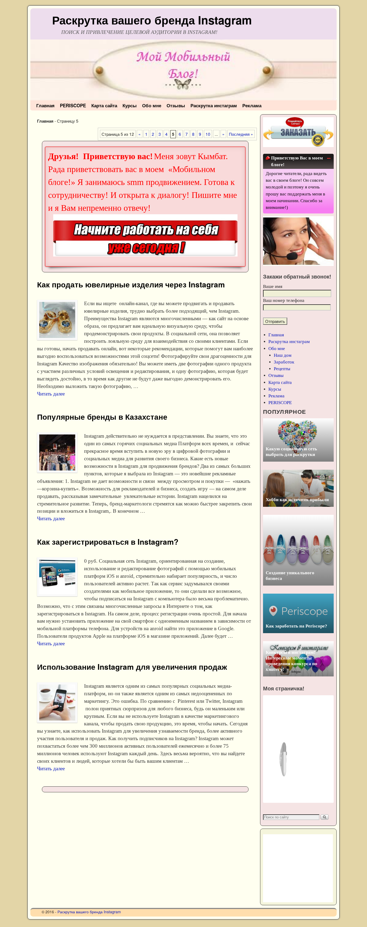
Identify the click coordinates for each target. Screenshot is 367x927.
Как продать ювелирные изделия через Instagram (131, 284)
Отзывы (176, 105)
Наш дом (283, 355)
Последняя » (241, 134)
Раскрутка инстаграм (213, 105)
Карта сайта (104, 105)
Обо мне (151, 105)
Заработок (284, 362)
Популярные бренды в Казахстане (102, 416)
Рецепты (282, 368)
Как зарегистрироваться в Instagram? (107, 541)
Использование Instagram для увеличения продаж (132, 666)
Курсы (130, 105)
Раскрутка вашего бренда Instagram (152, 20)
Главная (45, 105)
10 (208, 134)
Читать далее (51, 394)
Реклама (251, 105)
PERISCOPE (73, 105)
